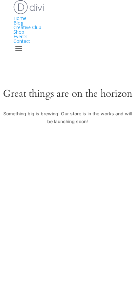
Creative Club (27, 27)
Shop (18, 32)
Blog (18, 23)
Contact (21, 41)
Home (20, 18)
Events (20, 36)
